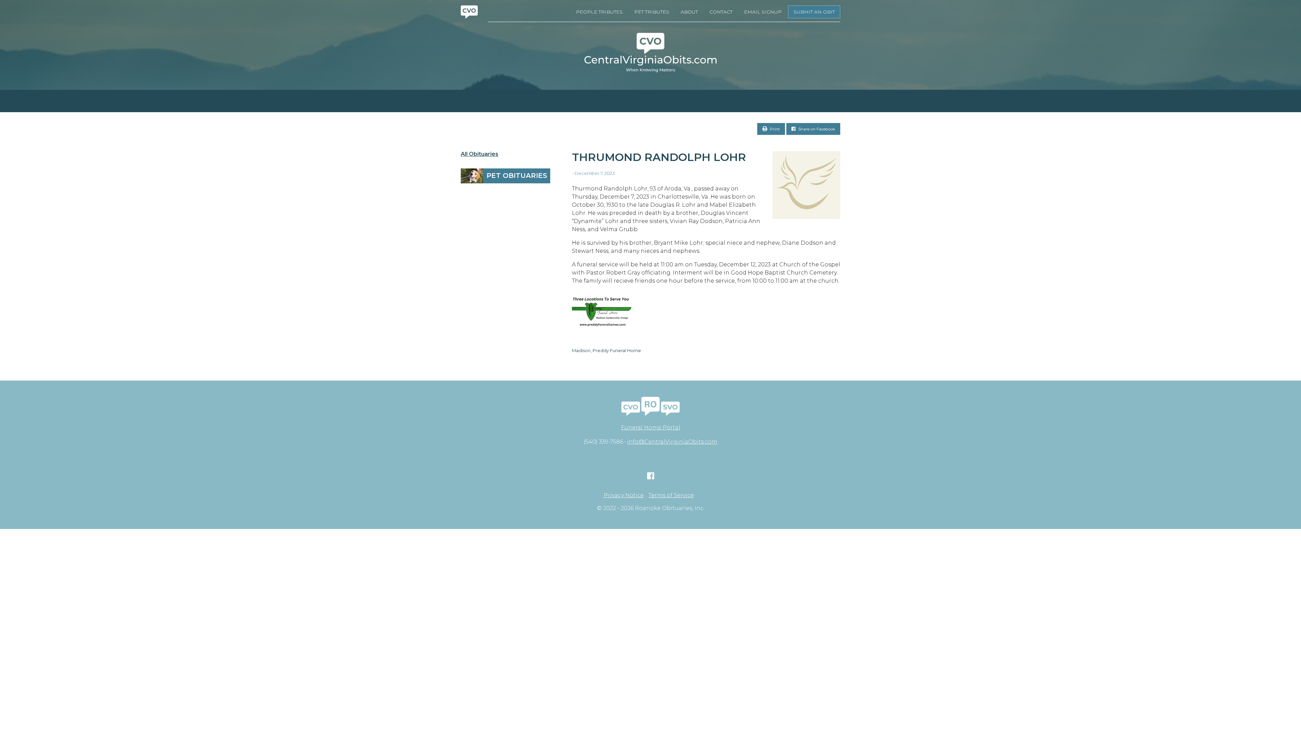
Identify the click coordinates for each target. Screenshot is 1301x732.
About (689, 12)
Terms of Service (671, 495)
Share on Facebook (816, 128)
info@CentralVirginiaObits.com (672, 442)
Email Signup (763, 12)
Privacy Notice (624, 495)
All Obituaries (479, 154)
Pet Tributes (651, 12)
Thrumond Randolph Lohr (659, 157)
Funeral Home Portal (650, 427)
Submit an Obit (814, 12)
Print (774, 128)
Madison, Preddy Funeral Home (606, 350)
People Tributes (599, 12)
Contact (720, 12)
